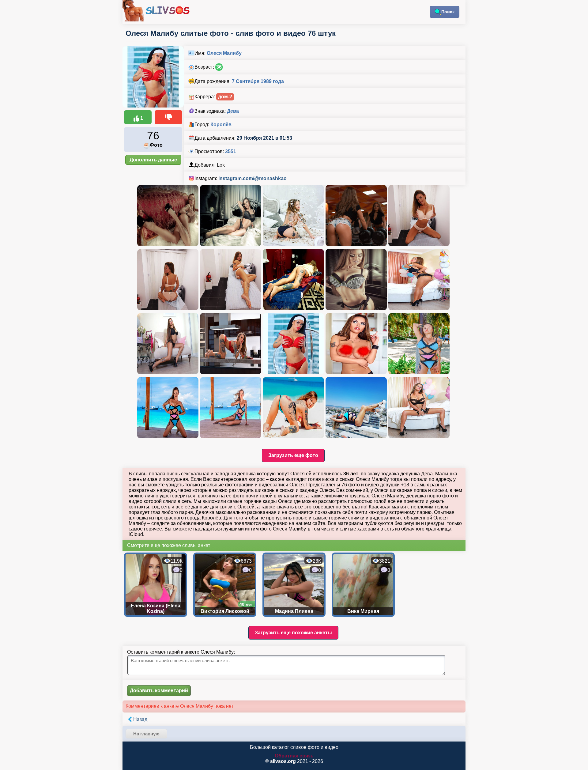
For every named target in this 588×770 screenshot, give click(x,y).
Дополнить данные (153, 159)
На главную (146, 733)
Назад (140, 719)
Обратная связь (294, 755)
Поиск (447, 11)
